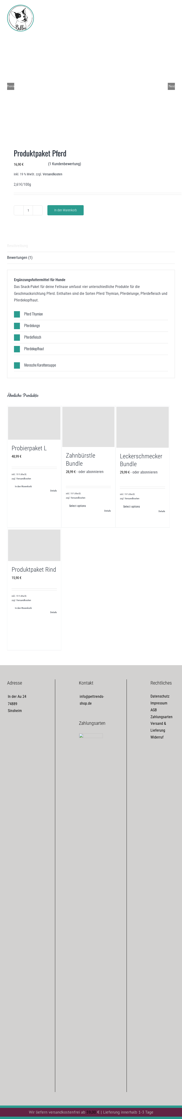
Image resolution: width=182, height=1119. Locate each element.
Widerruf (157, 737)
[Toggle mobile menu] (173, 10)
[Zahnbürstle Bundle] (88, 427)
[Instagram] (19, 729)
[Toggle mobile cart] (164, 10)
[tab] (91, 246)
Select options (77, 506)
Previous (10, 86)
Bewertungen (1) (19, 257)
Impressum (158, 703)
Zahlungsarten (161, 717)
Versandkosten (52, 174)
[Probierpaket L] (34, 423)
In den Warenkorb (65, 210)
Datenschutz (159, 696)
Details (53, 490)
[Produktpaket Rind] (34, 545)
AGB (153, 710)
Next (171, 86)
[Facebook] (10, 729)
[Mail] (28, 729)
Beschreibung (17, 245)
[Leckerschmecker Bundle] (142, 427)
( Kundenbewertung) (64, 164)
